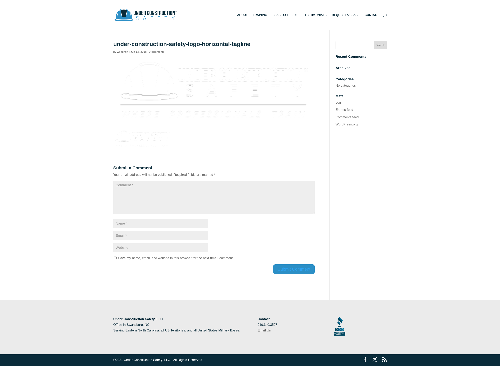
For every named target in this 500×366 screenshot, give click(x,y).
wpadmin (122, 51)
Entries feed (344, 110)
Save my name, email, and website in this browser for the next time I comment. (176, 258)
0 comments (156, 51)
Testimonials (316, 15)
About (242, 15)
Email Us (264, 330)
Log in (340, 102)
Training (260, 15)
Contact (372, 15)
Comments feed (347, 117)
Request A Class (345, 15)
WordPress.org (347, 124)
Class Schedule (285, 15)
